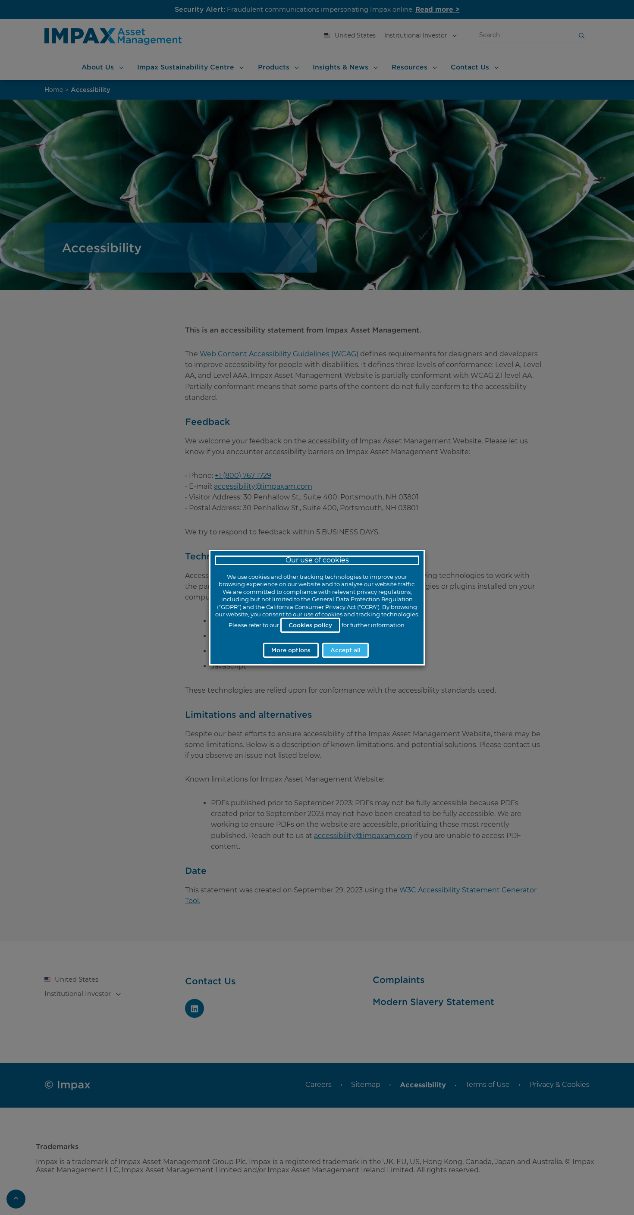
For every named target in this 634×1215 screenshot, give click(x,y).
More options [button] (291, 650)
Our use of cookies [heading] (317, 560)
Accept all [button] (345, 650)
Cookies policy (310, 625)
